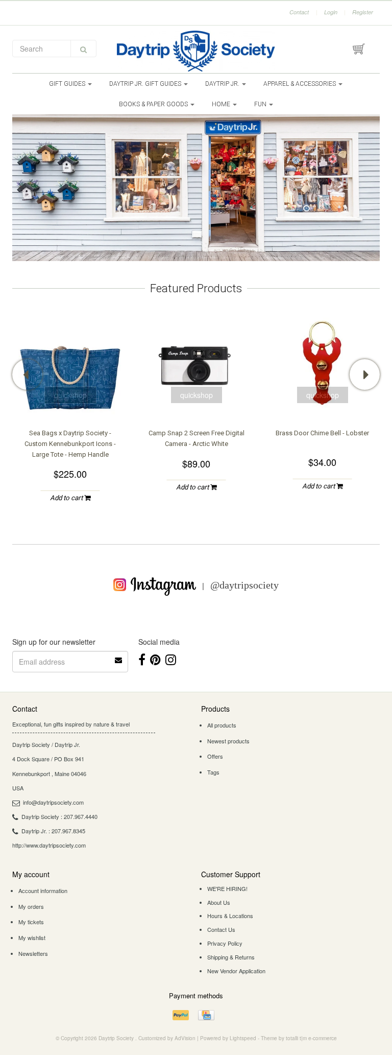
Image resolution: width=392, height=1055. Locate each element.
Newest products (228, 741)
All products (221, 725)
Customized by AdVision (166, 1038)
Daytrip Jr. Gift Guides (146, 83)
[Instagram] (170, 659)
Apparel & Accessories (300, 83)
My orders (31, 906)
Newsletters (33, 953)
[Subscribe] (119, 656)
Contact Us (221, 929)
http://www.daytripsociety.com (49, 845)
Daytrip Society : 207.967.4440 (59, 816)
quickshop (70, 395)
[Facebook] (141, 659)
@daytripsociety (244, 585)
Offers (215, 756)
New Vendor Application (236, 971)
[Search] (83, 48)
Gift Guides (68, 83)
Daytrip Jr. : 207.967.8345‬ (53, 831)
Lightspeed (243, 1038)
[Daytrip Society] (196, 51)
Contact (299, 12)
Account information (42, 890)
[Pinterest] (155, 659)
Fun (261, 104)
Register (362, 12)
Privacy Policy (224, 943)
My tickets (31, 922)
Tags (213, 772)
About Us (218, 902)
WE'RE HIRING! (227, 888)
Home (222, 104)
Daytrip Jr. (223, 83)
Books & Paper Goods (154, 104)
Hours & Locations (230, 915)
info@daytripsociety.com (53, 802)
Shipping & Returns (231, 957)
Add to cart (67, 498)
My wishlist (31, 937)
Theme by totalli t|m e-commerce (299, 1038)
